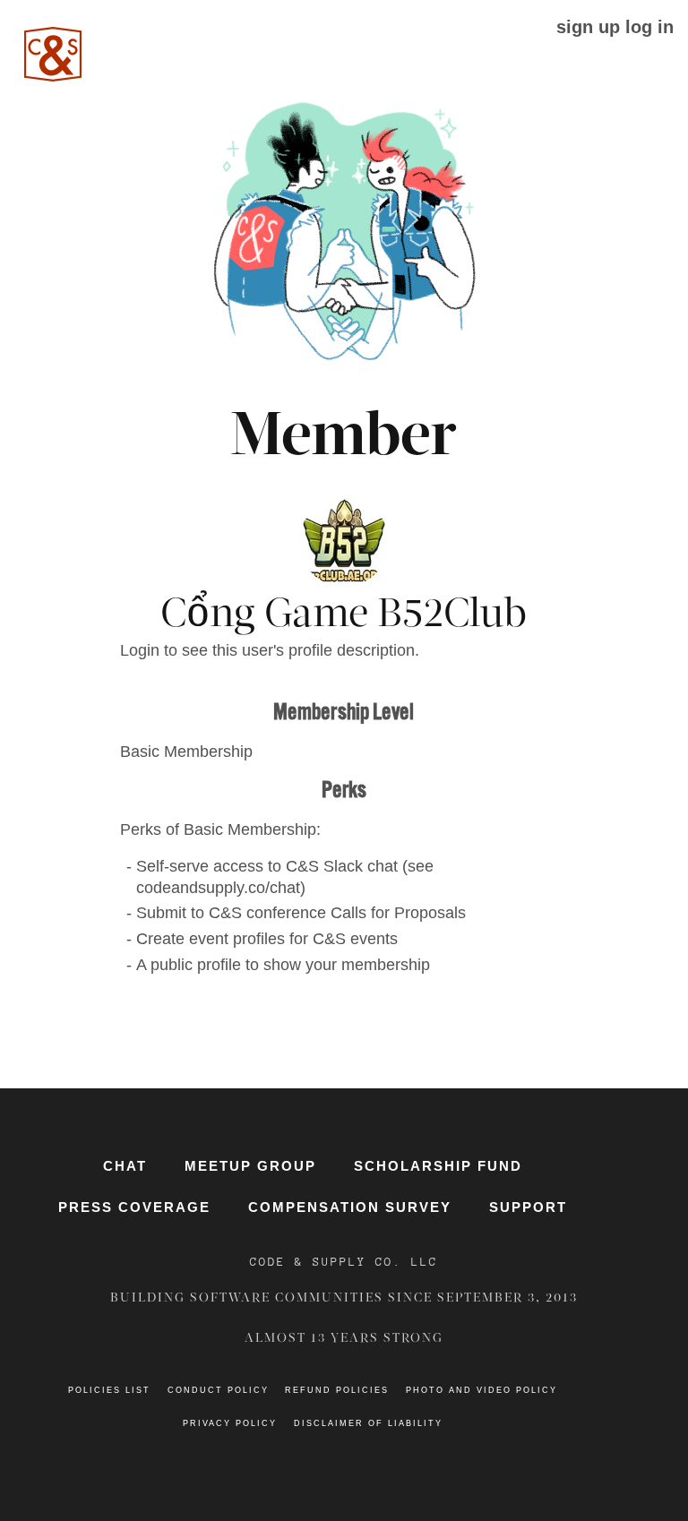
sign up (588, 27)
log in (649, 27)
